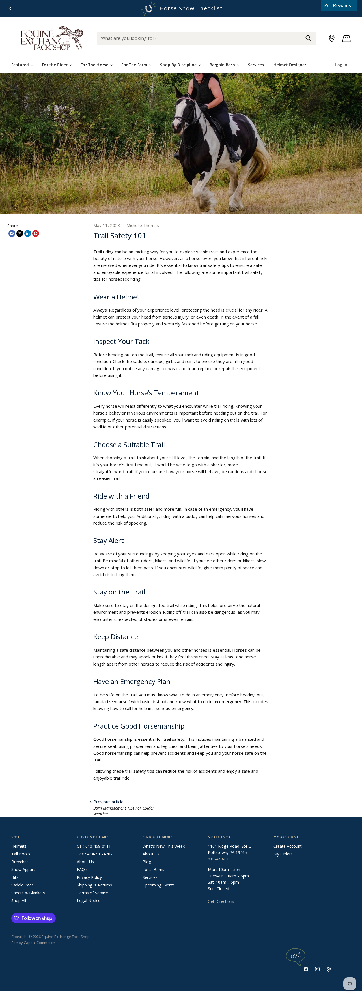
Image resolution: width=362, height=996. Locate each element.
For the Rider (55, 64)
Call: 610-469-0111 (94, 846)
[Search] (308, 38)
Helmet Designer (289, 64)
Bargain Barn (223, 64)
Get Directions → (223, 901)
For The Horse (95, 64)
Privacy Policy (89, 877)
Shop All (18, 900)
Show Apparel (23, 869)
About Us (85, 861)
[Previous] (11, 8)
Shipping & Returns (94, 885)
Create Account (287, 846)
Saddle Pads (22, 885)
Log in (341, 64)
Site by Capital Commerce (33, 942)
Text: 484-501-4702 (95, 854)
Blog (147, 861)
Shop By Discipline (179, 64)
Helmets (19, 846)
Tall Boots (20, 854)
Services (256, 64)
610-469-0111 (220, 859)
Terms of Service (92, 893)
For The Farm (134, 64)
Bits (14, 877)
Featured (20, 64)
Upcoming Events (159, 885)
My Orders (283, 854)
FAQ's (82, 869)
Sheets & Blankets (28, 893)
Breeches (20, 861)
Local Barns (153, 869)
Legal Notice (88, 900)
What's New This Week (164, 846)
